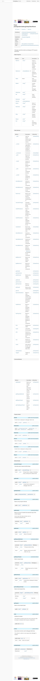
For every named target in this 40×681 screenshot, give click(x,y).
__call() (17, 136)
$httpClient (18, 92)
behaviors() (18, 193)
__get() (17, 154)
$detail (17, 83)
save (22, 638)
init (21, 623)
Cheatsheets (34, 1)
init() (17, 325)
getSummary (25, 451)
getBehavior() (18, 257)
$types (17, 119)
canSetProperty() (19, 217)
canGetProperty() (19, 208)
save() (17, 344)
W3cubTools (28, 1)
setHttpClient (23, 429)
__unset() (17, 174)
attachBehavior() (19, 181)
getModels (26, 521)
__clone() (17, 143)
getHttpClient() (19, 273)
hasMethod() (18, 304)
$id (16, 94)
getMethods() (18, 275)
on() (16, 339)
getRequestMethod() (20, 394)
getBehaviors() (19, 263)
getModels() (18, 382)
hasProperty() (18, 313)
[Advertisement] (26, 11)
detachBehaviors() (19, 239)
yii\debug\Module (26, 101)
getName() (18, 279)
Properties (24, 29)
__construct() (18, 152)
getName (24, 443)
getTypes (24, 457)
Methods (29, 29)
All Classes (17, 29)
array (24, 60)
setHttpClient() (19, 350)
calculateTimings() (19, 202)
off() (17, 332)
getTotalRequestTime (29, 592)
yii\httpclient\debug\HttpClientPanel (29, 32)
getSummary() (18, 281)
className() (18, 226)
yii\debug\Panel (25, 33)
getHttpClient (31, 428)
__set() (17, 168)
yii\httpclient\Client (22, 428)
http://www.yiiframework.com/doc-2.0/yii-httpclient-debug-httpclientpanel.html (26, 658)
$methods (18, 99)
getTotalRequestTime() (20, 405)
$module (17, 101)
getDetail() (18, 271)
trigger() (17, 352)
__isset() (17, 161)
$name (17, 103)
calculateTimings (25, 470)
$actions (17, 60)
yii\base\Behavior (26, 70)
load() (17, 328)
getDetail (25, 422)
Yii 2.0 (20, 1)
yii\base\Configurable (26, 37)
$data (17, 78)
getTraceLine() (18, 283)
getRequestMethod (28, 545)
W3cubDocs (15, 1)
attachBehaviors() (19, 187)
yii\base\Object (25, 35)
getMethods (25, 435)
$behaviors (18, 70)
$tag (17, 114)
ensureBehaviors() (19, 245)
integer (21, 592)
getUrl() (17, 290)
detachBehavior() (19, 233)
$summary (18, 106)
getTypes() (18, 287)
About (38, 1)
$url (16, 121)
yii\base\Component (34, 33)
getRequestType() (19, 400)
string (24, 83)
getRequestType (27, 562)
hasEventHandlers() (19, 292)
